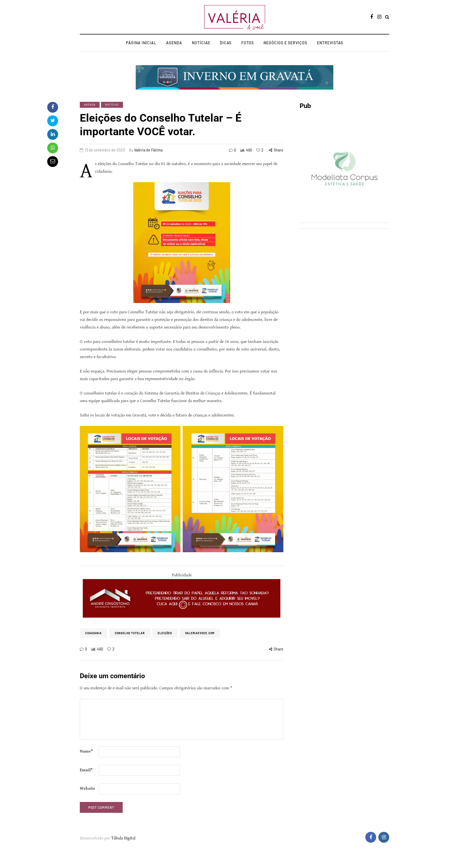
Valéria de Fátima (148, 150)
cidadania (93, 633)
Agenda (174, 42)
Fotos (247, 42)
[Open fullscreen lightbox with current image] (233, 489)
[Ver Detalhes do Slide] (181, 598)
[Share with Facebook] (52, 107)
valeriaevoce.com (199, 633)
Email (86, 770)
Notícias (201, 42)
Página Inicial (141, 42)
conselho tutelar (130, 633)
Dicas (226, 42)
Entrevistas (330, 42)
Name (86, 751)
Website (87, 788)
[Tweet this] (52, 120)
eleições (165, 633)
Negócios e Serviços (285, 42)
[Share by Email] (52, 161)
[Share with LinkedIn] (52, 134)
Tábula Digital (123, 838)
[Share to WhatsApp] (52, 148)
